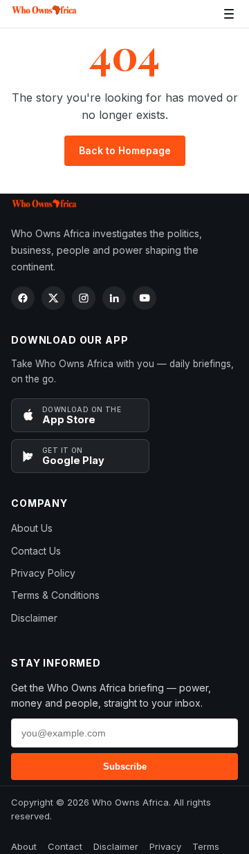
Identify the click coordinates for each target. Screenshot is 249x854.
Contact (65, 846)
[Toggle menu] (229, 14)
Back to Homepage (125, 150)
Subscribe (125, 766)
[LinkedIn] (114, 298)
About (24, 846)
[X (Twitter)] (53, 298)
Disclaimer (34, 618)
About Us (32, 528)
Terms (205, 846)
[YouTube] (144, 298)
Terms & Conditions (55, 595)
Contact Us (36, 551)
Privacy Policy (43, 573)
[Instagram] (83, 298)
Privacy (165, 846)
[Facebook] (23, 298)
